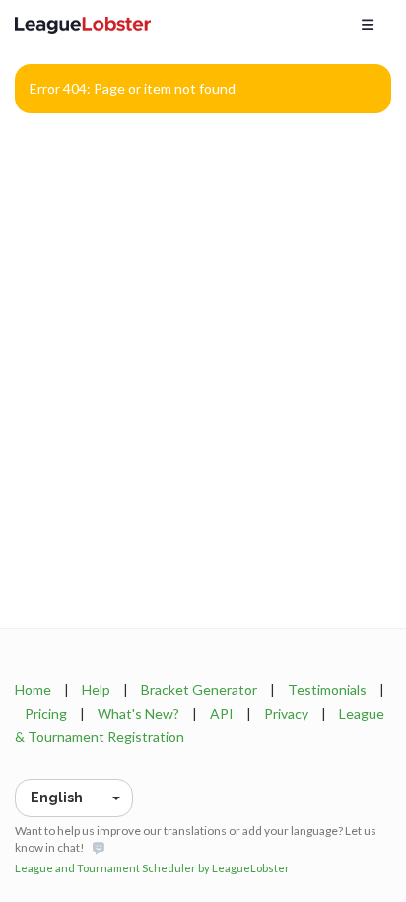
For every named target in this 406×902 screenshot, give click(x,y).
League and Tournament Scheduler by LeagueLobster (152, 868)
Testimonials (327, 689)
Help (96, 689)
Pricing (46, 713)
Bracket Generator (199, 689)
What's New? (138, 713)
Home (33, 689)
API (222, 713)
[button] (74, 798)
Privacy (286, 713)
